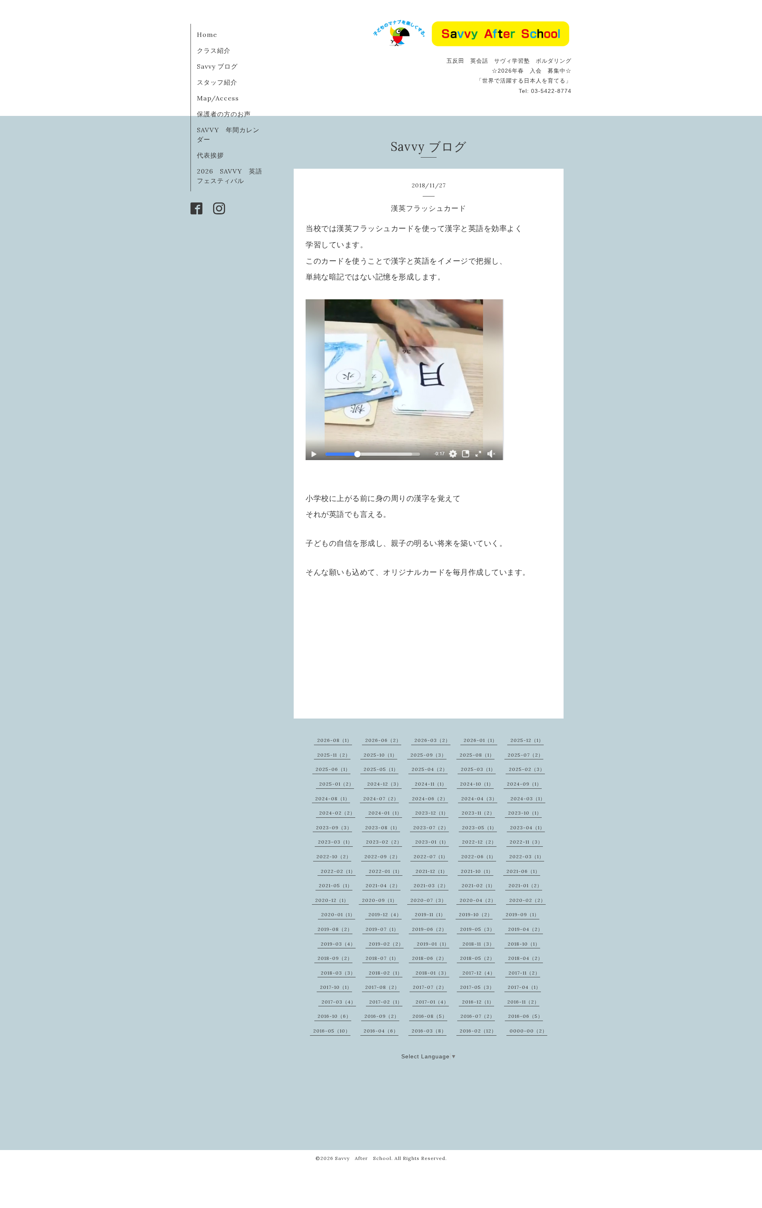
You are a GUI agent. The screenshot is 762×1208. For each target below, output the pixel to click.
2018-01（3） (432, 973)
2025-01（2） (336, 784)
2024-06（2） (430, 798)
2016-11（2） (523, 1002)
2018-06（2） (429, 958)
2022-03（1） (526, 856)
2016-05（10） (331, 1031)
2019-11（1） (430, 914)
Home (207, 35)
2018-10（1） (524, 944)
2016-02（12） (478, 1031)
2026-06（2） (383, 740)
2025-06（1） (333, 769)
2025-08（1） (477, 755)
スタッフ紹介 (217, 82)
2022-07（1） (431, 856)
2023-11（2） (478, 813)
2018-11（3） (478, 944)
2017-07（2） (430, 987)
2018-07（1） (382, 958)
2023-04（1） (527, 827)
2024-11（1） (431, 784)
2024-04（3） (479, 798)
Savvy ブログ (217, 66)
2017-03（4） (338, 1002)
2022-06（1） (478, 856)
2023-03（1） (335, 842)
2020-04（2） (478, 900)
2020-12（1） (332, 900)
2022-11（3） (526, 842)
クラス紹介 (214, 50)
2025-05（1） (381, 769)
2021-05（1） (335, 885)
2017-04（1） (524, 987)
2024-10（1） (477, 784)
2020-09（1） (379, 900)
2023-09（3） (334, 827)
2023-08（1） (382, 827)
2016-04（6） (381, 1031)
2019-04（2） (525, 929)
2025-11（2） (333, 755)
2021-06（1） (523, 871)
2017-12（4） (478, 973)
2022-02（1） (338, 871)
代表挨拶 (210, 155)
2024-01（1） (385, 813)
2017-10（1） (336, 987)
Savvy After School (363, 1158)
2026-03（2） (432, 740)
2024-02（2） (337, 813)
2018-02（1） (385, 973)
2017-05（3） (477, 987)
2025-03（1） (478, 769)
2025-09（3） (428, 755)
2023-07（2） (431, 827)
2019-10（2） (476, 914)
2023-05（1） (479, 827)
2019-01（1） (433, 944)
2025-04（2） (430, 769)
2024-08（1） (332, 798)
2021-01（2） (525, 885)
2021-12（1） (432, 871)
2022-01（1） (385, 871)
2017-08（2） (382, 987)
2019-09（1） (522, 914)
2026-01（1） (480, 740)
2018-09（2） (335, 958)
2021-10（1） (477, 871)
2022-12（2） (479, 842)
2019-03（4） (338, 944)
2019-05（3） (477, 929)
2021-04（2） (383, 885)
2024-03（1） (527, 798)
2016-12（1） (478, 1002)
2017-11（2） (524, 973)
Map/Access (218, 98)
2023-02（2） (384, 842)
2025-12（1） (527, 740)
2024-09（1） (524, 784)
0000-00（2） (528, 1031)
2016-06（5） (525, 1016)
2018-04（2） (525, 958)
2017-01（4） (432, 1002)
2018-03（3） (338, 973)
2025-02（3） (527, 769)
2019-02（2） (386, 944)
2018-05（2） (477, 958)
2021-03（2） (431, 885)
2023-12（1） (431, 813)
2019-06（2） (429, 929)
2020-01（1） (338, 914)
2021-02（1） (478, 885)
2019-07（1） (382, 929)
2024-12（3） (384, 784)
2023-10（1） (525, 813)
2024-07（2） (381, 798)
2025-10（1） (380, 755)
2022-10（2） (333, 856)
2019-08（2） (335, 929)
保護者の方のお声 (224, 114)
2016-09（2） (381, 1016)
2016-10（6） (334, 1016)
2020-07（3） (428, 900)
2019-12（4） (385, 914)
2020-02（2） (527, 900)
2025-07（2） (525, 755)
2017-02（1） (385, 1002)
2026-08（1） (334, 740)
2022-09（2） (382, 856)
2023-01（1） (432, 842)
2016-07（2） (477, 1016)
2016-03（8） (429, 1031)
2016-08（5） (429, 1016)
